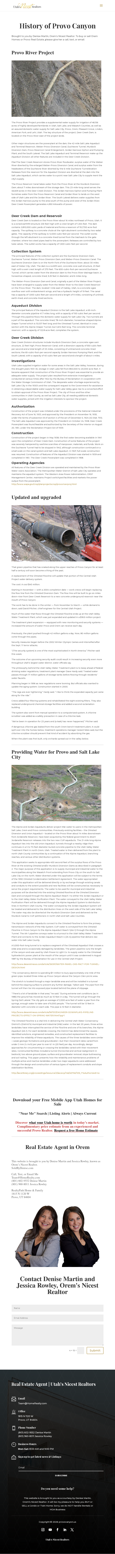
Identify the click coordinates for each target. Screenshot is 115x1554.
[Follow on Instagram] (43, 1530)
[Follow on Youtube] (50, 1530)
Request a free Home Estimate (76, 1130)
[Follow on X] (72, 1530)
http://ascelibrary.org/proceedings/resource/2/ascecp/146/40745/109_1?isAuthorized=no (56, 1073)
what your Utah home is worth (50, 1122)
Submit (95, 1350)
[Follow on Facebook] (57, 1530)
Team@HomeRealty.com (32, 1403)
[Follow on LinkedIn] (65, 1530)
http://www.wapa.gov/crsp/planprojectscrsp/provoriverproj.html (44, 484)
